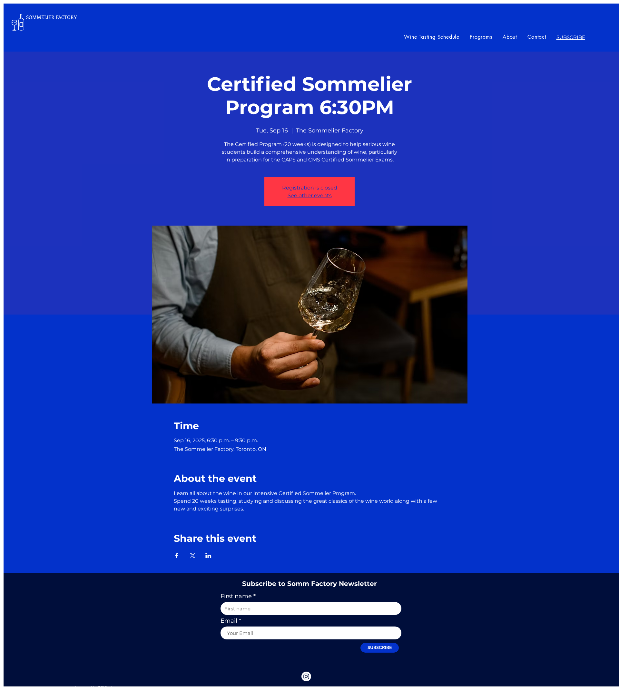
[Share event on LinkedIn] (208, 555)
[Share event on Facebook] (177, 555)
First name (236, 596)
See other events (310, 195)
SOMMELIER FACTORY (51, 17)
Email (229, 621)
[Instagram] (306, 676)
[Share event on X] (193, 555)
